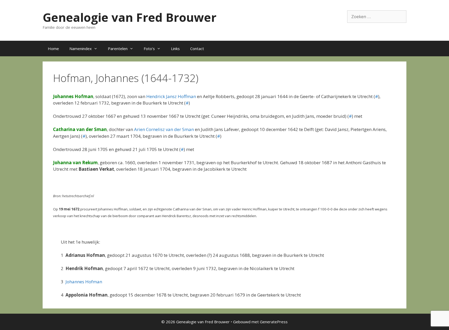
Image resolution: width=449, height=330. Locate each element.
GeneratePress (274, 321)
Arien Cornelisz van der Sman (164, 129)
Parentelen (118, 48)
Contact (197, 48)
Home (53, 48)
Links (175, 48)
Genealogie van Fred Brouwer (129, 17)
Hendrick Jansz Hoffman (171, 96)
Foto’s (149, 48)
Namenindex (80, 48)
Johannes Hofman (83, 282)
